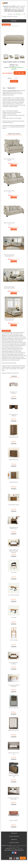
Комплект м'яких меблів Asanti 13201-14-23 (9, 319)
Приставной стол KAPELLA (13, 392)
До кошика (13, 165)
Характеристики (11, 88)
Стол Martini (13, 617)
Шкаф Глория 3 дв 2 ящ (13, 730)
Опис (4, 88)
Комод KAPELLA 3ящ (13, 459)
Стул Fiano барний (14, 640)
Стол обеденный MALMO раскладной (13, 686)
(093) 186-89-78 (19, 11)
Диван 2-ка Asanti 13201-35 (9, 191)
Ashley (16, 64)
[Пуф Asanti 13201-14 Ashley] (14, 52)
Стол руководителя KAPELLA (13, 415)
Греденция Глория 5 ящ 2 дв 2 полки (14, 798)
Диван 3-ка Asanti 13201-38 (9, 223)
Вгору (23, 858)
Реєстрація (18, 14)
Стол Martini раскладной (13, 594)
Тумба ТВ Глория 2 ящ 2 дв (13, 753)
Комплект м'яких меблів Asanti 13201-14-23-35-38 (9, 287)
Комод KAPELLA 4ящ (13, 437)
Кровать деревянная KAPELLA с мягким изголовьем (13, 551)
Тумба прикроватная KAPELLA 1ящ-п (13, 528)
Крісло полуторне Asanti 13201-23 (9, 159)
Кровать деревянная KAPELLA (13, 663)
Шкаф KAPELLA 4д (13, 482)
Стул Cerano (13, 572)
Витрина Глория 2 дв (13, 707)
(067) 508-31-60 (9, 11)
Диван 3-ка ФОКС (13, 820)
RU (22, 14)
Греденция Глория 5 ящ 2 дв (14, 776)
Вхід (14, 14)
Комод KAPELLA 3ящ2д (13, 504)
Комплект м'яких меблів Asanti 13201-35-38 (9, 255)
